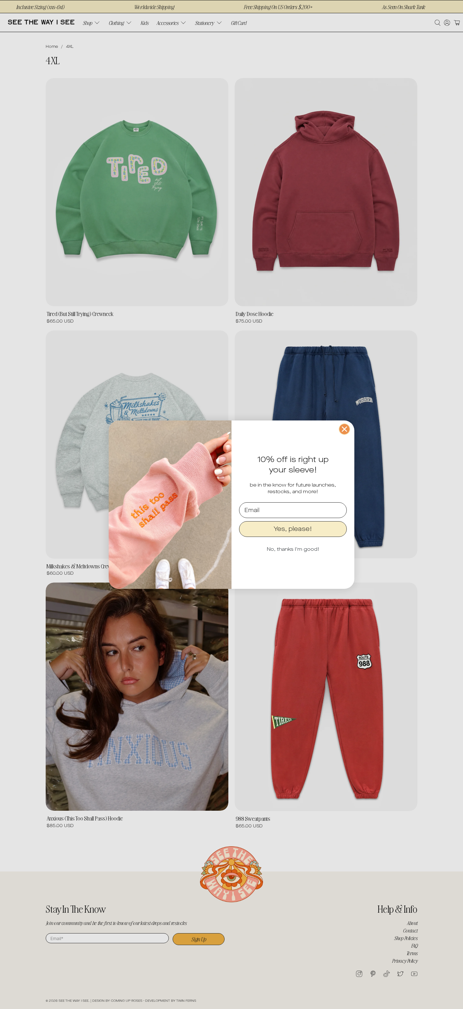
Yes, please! (293, 529)
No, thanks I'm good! (293, 549)
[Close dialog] (344, 429)
